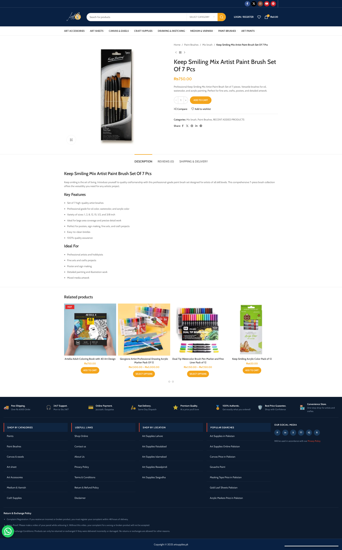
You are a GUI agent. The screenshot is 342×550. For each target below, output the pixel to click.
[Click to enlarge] (71, 139)
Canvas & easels (15, 456)
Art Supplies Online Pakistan (225, 446)
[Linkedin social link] (196, 125)
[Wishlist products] (259, 17)
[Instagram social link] (260, 3)
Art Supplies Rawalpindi (154, 467)
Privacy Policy (82, 467)
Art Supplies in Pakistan (222, 436)
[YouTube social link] (266, 3)
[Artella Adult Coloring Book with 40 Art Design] (90, 330)
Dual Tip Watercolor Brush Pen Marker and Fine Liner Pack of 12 (198, 360)
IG (309, 432)
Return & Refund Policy (87, 487)
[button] (90, 370)
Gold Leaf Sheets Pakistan (224, 487)
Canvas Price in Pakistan (222, 456)
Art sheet (12, 467)
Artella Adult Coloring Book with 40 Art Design (90, 358)
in (285, 432)
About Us (80, 456)
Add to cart (201, 100)
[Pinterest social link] (273, 3)
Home (177, 44)
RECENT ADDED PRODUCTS (228, 119)
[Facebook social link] (247, 3)
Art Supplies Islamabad (154, 456)
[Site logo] (72, 16)
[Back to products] (180, 52)
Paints (10, 436)
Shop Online (81, 436)
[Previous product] (176, 52)
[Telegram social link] (201, 125)
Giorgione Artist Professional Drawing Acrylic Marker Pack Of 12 (144, 360)
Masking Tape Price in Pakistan (226, 477)
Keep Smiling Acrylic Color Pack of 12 (252, 358)
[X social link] (254, 3)
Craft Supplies (14, 498)
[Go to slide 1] (169, 382)
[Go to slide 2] (173, 382)
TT (301, 432)
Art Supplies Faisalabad (154, 446)
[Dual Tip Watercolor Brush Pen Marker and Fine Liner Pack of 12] (198, 330)
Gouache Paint (217, 467)
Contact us (80, 446)
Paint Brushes (191, 44)
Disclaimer (80, 498)
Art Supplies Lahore (152, 436)
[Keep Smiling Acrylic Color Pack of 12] (252, 330)
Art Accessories (15, 477)
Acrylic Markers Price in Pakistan (226, 498)
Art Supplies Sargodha (154, 477)
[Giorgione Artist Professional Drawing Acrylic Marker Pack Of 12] (144, 330)
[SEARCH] (222, 17)
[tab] (143, 159)
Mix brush (207, 44)
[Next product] (184, 52)
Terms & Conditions (85, 477)
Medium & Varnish (16, 487)
